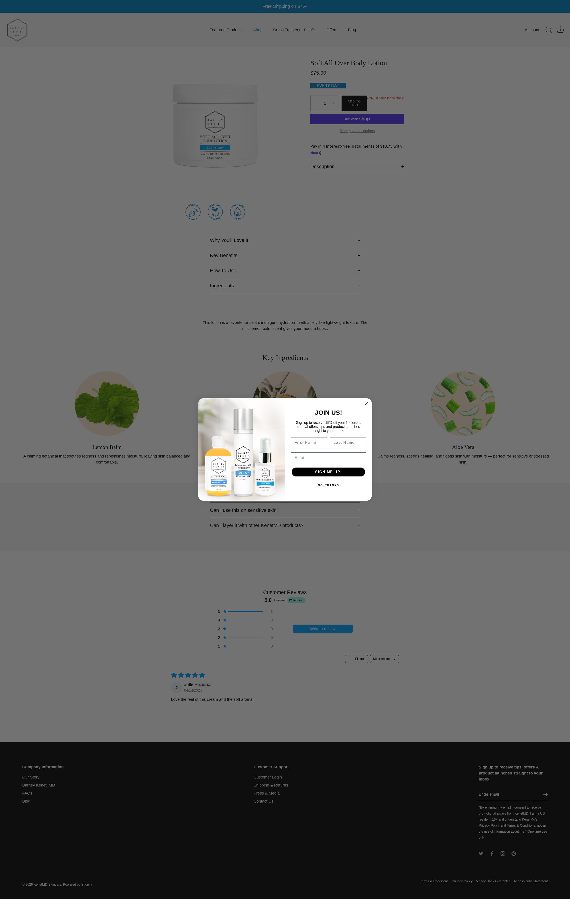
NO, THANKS (328, 485)
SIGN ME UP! (328, 472)
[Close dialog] (366, 403)
